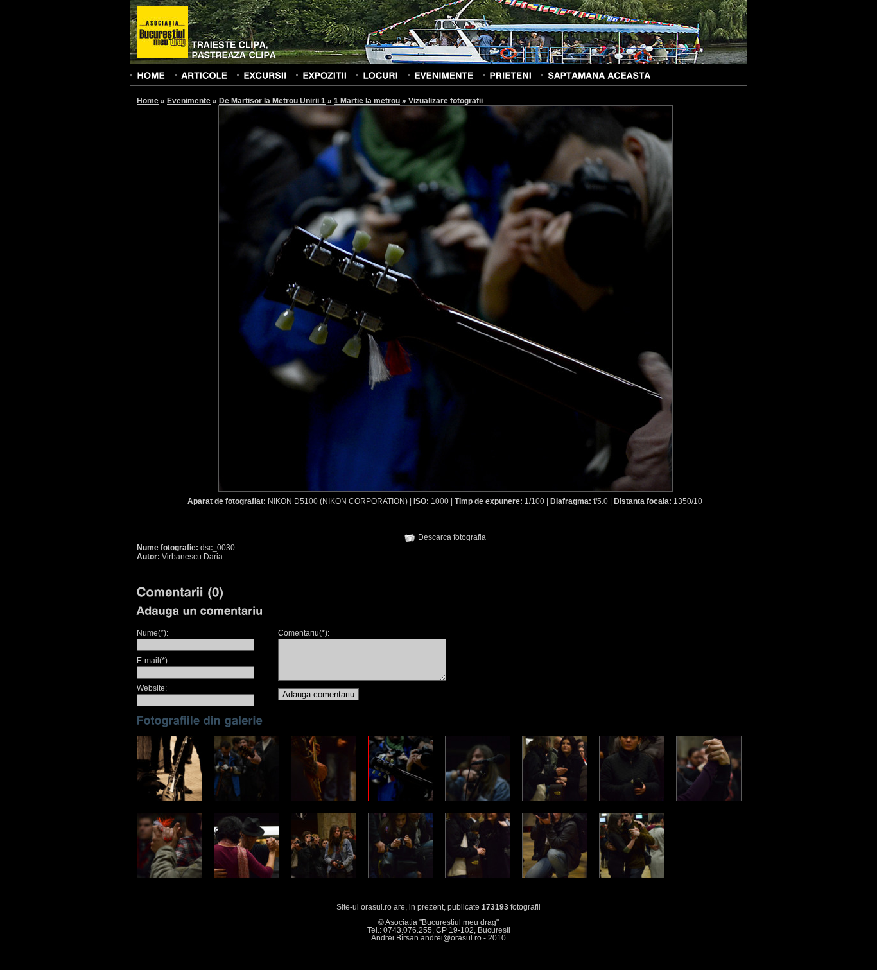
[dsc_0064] (246, 875)
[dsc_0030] (400, 798)
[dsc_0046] (554, 875)
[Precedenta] (331, 297)
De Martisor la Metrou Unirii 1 (272, 100)
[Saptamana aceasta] (599, 75)
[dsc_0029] (323, 798)
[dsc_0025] (169, 798)
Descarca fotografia (452, 537)
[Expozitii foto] (324, 75)
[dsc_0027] (246, 798)
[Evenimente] (443, 75)
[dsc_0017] (323, 875)
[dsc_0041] (477, 875)
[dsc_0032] (477, 798)
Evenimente (189, 100)
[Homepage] (162, 32)
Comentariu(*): (303, 632)
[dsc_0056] (709, 798)
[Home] (151, 75)
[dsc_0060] (169, 875)
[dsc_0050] (631, 875)
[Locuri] (380, 75)
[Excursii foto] (264, 75)
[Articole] (204, 75)
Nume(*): (152, 632)
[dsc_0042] (554, 798)
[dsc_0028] (400, 875)
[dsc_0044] (631, 798)
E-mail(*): (153, 660)
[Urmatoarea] (559, 297)
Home (148, 100)
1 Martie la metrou (367, 100)
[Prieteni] (510, 75)
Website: (152, 688)
